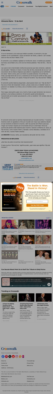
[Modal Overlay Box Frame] (26, 197)
